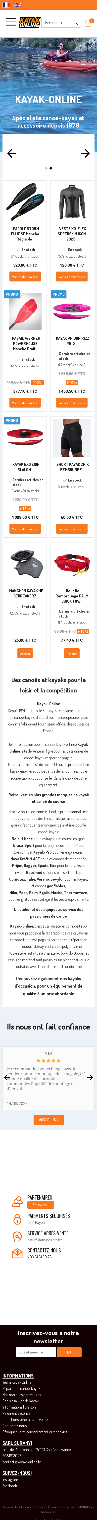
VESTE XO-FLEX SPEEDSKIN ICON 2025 (72, 234)
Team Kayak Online (16, 1382)
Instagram (10, 1479)
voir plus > (48, 1119)
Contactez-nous (14, 1425)
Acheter (25, 654)
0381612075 (11, 1455)
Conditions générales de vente (25, 1419)
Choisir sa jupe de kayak (20, 1400)
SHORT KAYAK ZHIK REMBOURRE (72, 467)
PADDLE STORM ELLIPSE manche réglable (25, 234)
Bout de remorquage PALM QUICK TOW (71, 596)
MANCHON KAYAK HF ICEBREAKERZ (26, 593)
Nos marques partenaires (21, 1394)
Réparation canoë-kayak (21, 1388)
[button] (11, 153)
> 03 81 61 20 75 (39, 1256)
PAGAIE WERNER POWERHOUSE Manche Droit (26, 343)
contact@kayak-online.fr (21, 1461)
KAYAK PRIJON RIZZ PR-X (72, 341)
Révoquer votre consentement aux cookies (34, 1431)
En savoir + (41, 1204)
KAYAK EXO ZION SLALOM (26, 467)
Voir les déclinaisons (25, 277)
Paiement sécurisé (16, 1413)
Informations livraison (19, 1407)
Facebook (9, 1485)
